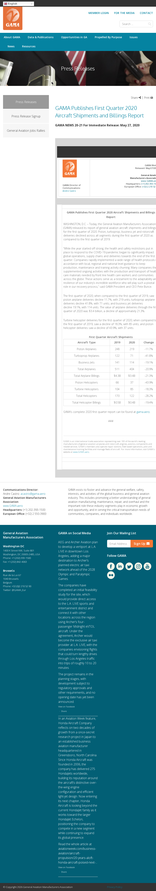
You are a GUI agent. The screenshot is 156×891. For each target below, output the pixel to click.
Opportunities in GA (74, 37)
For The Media (124, 13)
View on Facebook (66, 706)
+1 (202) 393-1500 (21, 558)
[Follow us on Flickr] (111, 578)
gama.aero (143, 412)
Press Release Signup (26, 116)
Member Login (98, 13)
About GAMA (12, 37)
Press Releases (26, 102)
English (12, 3)
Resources (28, 46)
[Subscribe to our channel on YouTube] (147, 569)
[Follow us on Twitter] (129, 569)
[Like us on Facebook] (111, 569)
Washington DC (13, 546)
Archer (75, 542)
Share (64, 711)
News (11, 46)
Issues (134, 37)
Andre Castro (69, 190)
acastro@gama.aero (33, 494)
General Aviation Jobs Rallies (26, 130)
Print (147, 97)
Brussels (8, 570)
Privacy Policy (114, 887)
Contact (146, 13)
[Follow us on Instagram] (138, 569)
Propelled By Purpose (108, 37)
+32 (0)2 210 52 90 (21, 586)
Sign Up (140, 544)
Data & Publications (40, 37)
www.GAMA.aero (81, 451)
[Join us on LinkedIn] (120, 569)
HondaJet (64, 773)
